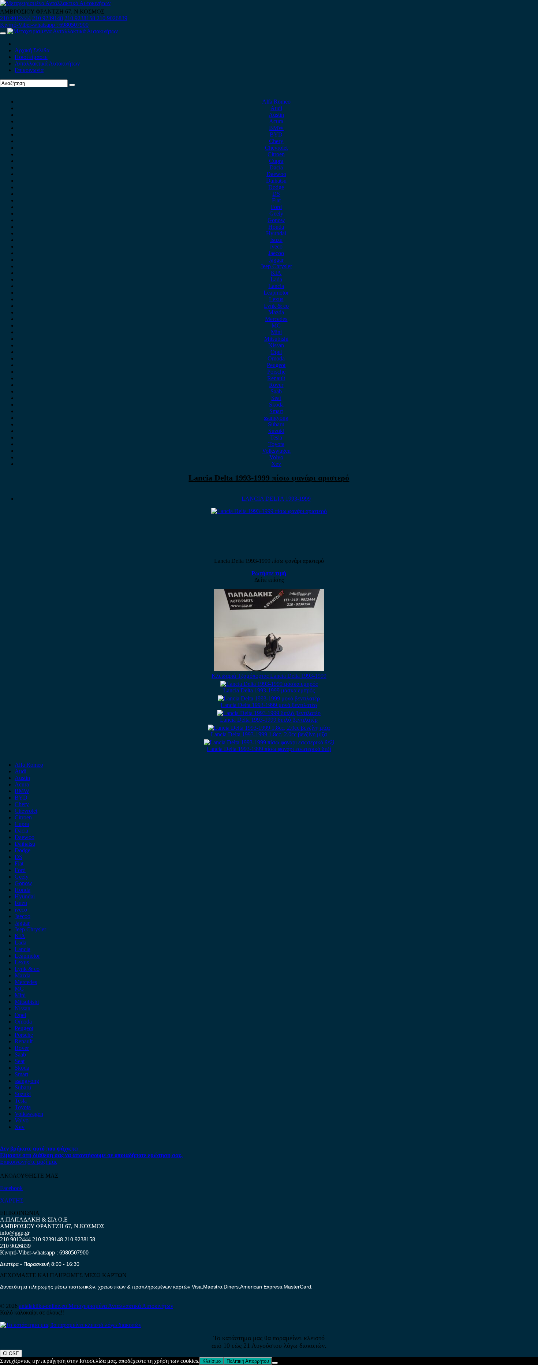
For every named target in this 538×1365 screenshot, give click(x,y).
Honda (276, 227)
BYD (276, 134)
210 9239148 (47, 18)
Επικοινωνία (29, 70)
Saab (276, 391)
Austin (276, 115)
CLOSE (11, 1353)
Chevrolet (276, 148)
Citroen (276, 154)
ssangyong (276, 418)
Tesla (276, 437)
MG (276, 325)
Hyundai (276, 233)
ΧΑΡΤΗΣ (11, 1200)
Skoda (276, 404)
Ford (276, 207)
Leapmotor (276, 292)
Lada (276, 279)
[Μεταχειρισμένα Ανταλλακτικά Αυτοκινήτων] (70, 1325)
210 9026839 (112, 18)
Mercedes (276, 319)
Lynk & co (276, 306)
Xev (276, 464)
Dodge (276, 187)
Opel (276, 352)
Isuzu (276, 240)
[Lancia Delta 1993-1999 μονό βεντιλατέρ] (269, 698)
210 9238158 (80, 18)
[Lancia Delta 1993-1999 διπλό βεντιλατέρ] (269, 713)
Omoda (276, 358)
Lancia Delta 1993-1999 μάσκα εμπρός (269, 690)
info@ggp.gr (15, 1233)
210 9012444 (15, 18)
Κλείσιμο (211, 1361)
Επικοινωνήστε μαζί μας (28, 1162)
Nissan (276, 345)
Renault (276, 378)
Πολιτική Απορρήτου (248, 1361)
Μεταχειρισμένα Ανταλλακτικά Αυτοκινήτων (120, 1306)
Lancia (276, 286)
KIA (276, 273)
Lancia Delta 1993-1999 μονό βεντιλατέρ (269, 705)
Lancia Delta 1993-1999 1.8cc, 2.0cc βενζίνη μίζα (269, 734)
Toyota (276, 444)
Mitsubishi (276, 339)
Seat (276, 398)
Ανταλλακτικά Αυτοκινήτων (47, 63)
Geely (276, 213)
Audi (276, 108)
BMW (276, 128)
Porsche (276, 372)
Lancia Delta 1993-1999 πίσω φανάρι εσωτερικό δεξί (269, 749)
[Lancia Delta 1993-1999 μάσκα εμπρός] (269, 684)
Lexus (276, 299)
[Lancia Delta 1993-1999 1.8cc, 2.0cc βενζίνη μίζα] (269, 728)
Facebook (11, 1188)
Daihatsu (276, 180)
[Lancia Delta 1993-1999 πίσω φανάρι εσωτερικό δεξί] (269, 742)
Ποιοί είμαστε (31, 57)
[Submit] (72, 85)
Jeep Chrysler (276, 266)
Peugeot (276, 365)
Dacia (276, 167)
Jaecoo (276, 253)
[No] (275, 1363)
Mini (276, 332)
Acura (276, 121)
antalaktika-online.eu (43, 1306)
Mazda (276, 312)
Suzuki (276, 431)
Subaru (276, 424)
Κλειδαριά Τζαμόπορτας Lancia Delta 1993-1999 (269, 676)
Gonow (276, 220)
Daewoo (276, 174)
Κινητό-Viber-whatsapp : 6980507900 (44, 25)
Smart (276, 411)
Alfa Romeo (276, 101)
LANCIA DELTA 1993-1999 (276, 498)
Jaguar (276, 260)
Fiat (276, 200)
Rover (276, 385)
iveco (276, 246)
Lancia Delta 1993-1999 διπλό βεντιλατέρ (269, 720)
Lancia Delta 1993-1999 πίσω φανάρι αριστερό (268, 477)
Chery (276, 141)
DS (276, 194)
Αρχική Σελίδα (32, 50)
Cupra (276, 161)
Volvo (276, 457)
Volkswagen (276, 451)
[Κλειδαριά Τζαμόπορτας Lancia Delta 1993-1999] (269, 669)
